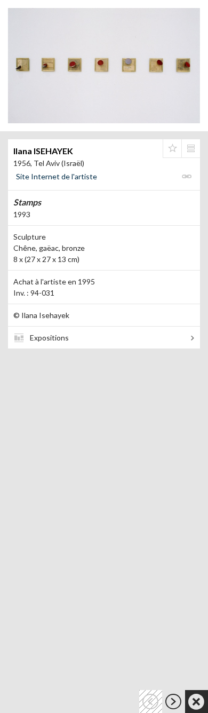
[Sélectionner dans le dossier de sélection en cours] (172, 148)
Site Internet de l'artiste (56, 176)
